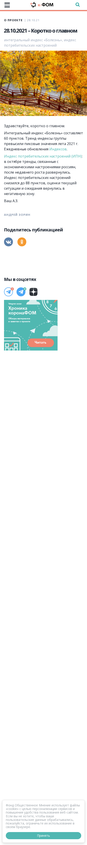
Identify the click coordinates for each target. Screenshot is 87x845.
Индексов (58, 149)
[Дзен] (33, 291)
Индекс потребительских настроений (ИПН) (43, 156)
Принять (43, 835)
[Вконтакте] (8, 241)
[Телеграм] (8, 291)
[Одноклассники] (21, 241)
